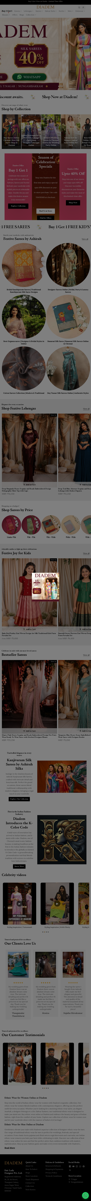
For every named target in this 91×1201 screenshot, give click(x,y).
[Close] (56, 575)
